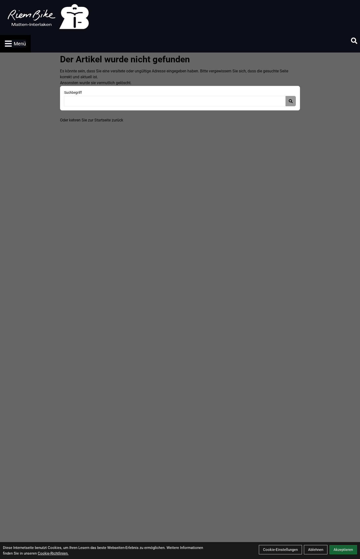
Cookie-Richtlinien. (53, 553)
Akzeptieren (343, 549)
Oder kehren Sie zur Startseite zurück (91, 120)
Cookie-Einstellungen (280, 549)
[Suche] (354, 41)
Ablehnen (315, 549)
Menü (20, 44)
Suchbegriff (73, 92)
